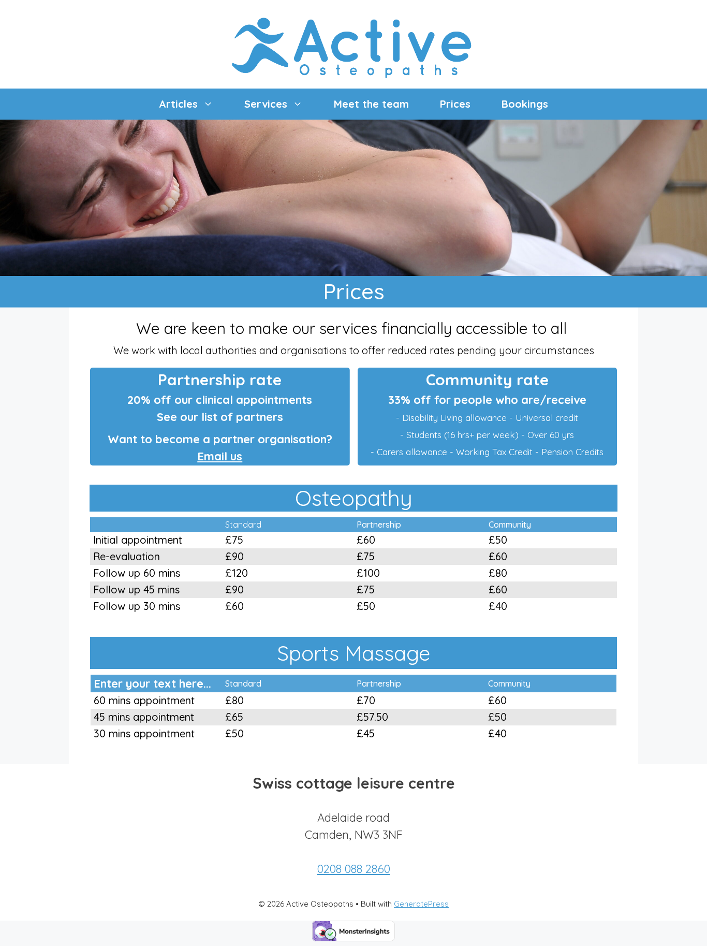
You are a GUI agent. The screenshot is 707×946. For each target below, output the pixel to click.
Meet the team (371, 103)
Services (265, 103)
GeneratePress (421, 904)
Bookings (525, 103)
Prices (455, 103)
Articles (178, 103)
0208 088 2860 (353, 869)
